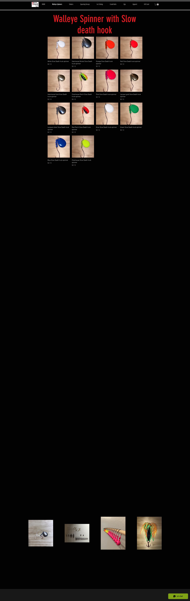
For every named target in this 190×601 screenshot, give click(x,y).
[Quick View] (59, 48)
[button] (156, 4)
